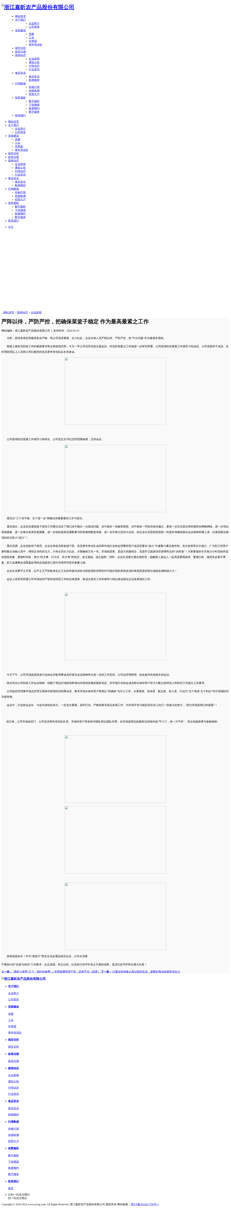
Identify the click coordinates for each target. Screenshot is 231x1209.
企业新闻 (34, 58)
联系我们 (20, 115)
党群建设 (20, 30)
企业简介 (34, 23)
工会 (31, 37)
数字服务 (34, 111)
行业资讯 (34, 69)
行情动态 (34, 65)
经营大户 (34, 94)
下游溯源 (34, 104)
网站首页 (20, 16)
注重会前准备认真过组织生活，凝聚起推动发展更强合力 (140, 971)
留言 (11, 1188)
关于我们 (20, 19)
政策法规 (20, 51)
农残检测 (34, 90)
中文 (11, 227)
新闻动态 (20, 55)
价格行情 (34, 87)
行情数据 (20, 83)
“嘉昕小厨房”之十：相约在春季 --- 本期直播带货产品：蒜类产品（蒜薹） (51, 971)
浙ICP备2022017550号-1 (145, 1204)
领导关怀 (20, 48)
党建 (31, 34)
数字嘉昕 (34, 101)
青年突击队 (35, 44)
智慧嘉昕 (20, 97)
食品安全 (20, 72)
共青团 (33, 41)
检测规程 (34, 80)
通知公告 (34, 62)
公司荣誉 (34, 26)
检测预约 (34, 108)
